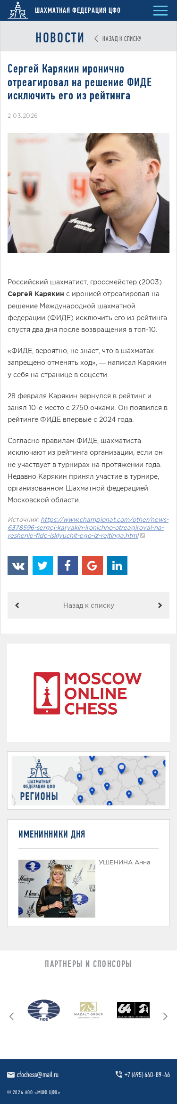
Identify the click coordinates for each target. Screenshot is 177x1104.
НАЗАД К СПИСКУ (121, 38)
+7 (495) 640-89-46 (147, 1075)
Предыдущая (17, 605)
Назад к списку (88, 605)
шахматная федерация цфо (77, 10)
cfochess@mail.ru (38, 1075)
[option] (43, 1012)
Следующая (160, 605)
